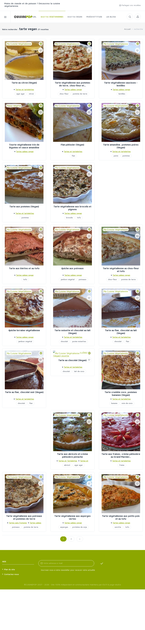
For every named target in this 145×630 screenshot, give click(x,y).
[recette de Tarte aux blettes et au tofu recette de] (24, 246)
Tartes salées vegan (73, 89)
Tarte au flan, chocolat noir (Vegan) (24, 392)
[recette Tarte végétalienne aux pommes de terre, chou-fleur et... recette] (72, 60)
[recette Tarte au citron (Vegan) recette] (24, 60)
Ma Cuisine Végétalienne (19, 44)
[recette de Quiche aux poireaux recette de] (72, 246)
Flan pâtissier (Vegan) (72, 144)
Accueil (127, 29)
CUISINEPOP (31, 584)
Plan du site (9, 569)
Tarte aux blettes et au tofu (24, 268)
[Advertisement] (121, 180)
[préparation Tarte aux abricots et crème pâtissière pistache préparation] (72, 431)
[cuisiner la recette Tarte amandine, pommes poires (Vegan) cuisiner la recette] (121, 122)
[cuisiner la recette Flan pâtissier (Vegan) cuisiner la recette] (72, 122)
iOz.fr (104, 584)
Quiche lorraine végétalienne (24, 330)
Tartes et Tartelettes (67, 461)
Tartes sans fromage (18, 523)
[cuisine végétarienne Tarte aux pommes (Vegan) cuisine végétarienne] (24, 184)
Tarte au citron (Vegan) (24, 82)
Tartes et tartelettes (24, 89)
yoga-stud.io (115, 584)
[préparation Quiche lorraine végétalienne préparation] (24, 308)
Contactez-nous (11, 574)
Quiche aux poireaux (72, 268)
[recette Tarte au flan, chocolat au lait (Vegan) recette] (121, 308)
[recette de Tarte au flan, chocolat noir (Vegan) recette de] (24, 370)
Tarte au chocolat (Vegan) (72, 360)
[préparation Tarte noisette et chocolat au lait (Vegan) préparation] (72, 308)
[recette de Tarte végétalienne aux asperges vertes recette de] (72, 493)
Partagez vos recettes (131, 5)
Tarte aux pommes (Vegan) (24, 206)
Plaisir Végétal (14, 105)
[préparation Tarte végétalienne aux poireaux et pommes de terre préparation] (24, 493)
